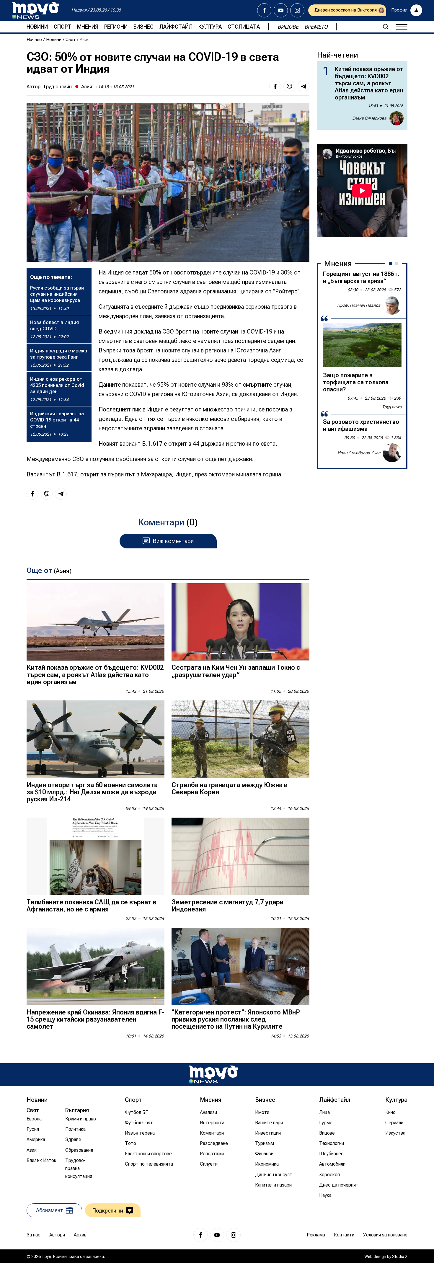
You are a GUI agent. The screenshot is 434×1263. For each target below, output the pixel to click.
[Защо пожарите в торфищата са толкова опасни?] (362, 345)
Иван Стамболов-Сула (359, 452)
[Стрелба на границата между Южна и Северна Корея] (240, 739)
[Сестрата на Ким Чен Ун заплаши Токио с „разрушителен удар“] (240, 622)
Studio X (399, 1256)
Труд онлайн (57, 86)
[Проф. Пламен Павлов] (392, 305)
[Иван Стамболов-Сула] (392, 452)
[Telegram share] (303, 86)
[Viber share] (289, 86)
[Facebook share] (275, 86)
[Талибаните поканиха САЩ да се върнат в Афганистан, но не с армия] (95, 856)
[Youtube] (281, 10)
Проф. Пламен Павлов (359, 305)
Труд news (392, 406)
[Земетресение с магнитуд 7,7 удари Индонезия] (240, 856)
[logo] (35, 10)
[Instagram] (297, 10)
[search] (386, 27)
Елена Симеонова (369, 118)
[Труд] (213, 1075)
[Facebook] (264, 10)
